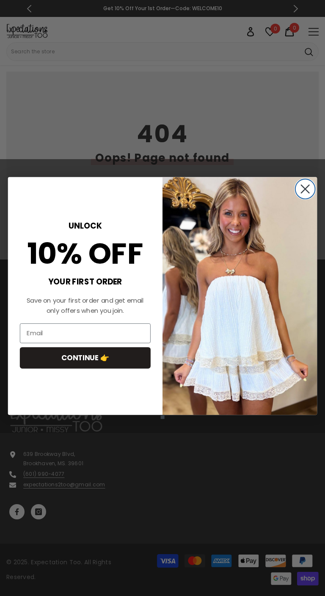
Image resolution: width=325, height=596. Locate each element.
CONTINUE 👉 (85, 357)
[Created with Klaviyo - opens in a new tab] (162, 417)
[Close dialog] (305, 189)
